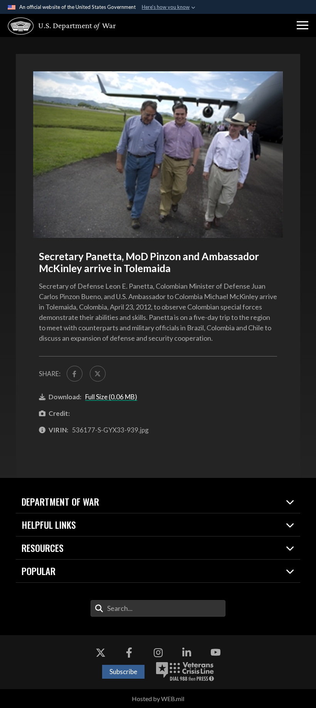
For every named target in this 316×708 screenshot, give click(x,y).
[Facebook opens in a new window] (129, 652)
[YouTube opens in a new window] (215, 652)
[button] (302, 25)
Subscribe (123, 672)
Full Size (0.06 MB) (111, 397)
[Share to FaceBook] (74, 374)
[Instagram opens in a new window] (158, 652)
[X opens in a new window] (100, 652)
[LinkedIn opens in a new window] (187, 652)
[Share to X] (98, 374)
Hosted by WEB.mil (158, 698)
